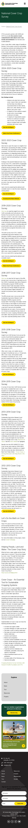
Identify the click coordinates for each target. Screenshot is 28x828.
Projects (6, 696)
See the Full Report (8, 127)
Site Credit (22, 816)
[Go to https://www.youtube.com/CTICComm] (19, 821)
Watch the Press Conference (11, 133)
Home (3, 26)
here (20, 508)
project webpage (10, 539)
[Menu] (25, 3)
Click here (4, 211)
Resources (7, 693)
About (5, 682)
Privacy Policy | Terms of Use (10, 816)
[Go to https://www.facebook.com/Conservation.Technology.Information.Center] (15, 821)
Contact (3, 781)
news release (13, 441)
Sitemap (14, 817)
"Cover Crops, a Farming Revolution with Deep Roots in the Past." (12, 453)
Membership (17, 776)
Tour (5, 689)
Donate (16, 779)
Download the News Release (11, 198)
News (5, 686)
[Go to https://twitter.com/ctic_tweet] (12, 821)
